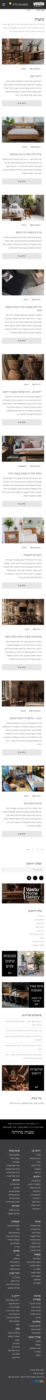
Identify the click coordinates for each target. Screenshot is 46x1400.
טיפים (42, 938)
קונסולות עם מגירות (15, 1245)
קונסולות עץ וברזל (13, 1236)
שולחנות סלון (39, 920)
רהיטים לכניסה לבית (36, 934)
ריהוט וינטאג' (36, 1205)
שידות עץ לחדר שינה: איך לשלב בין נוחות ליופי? (24, 1031)
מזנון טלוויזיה (15, 1184)
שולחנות (36, 1321)
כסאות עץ (37, 1259)
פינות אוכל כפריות (13, 1172)
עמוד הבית (40, 10)
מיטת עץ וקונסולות (32, 555)
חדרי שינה (14, 1273)
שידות (38, 1221)
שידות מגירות (36, 1229)
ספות (18, 1255)
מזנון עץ (17, 1188)
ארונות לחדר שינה (13, 1284)
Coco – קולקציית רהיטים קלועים (26, 718)
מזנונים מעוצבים (27, 1103)
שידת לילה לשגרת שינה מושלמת (26, 154)
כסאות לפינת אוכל (34, 1262)
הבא (27, 850)
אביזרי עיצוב (34, 1337)
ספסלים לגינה (14, 1307)
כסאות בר (16, 1162)
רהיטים (37, 1176)
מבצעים (38, 1169)
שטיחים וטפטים (14, 1288)
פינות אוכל (40, 923)
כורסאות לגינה (14, 1314)
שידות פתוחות (35, 1240)
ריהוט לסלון (39, 927)
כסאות (37, 1254)
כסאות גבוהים (35, 1266)
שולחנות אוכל (39, 1103)
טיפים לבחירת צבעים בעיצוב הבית (25, 473)
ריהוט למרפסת (14, 1304)
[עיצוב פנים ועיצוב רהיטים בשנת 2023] (23, 612)
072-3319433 (20, 4)
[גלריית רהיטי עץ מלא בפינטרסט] (40, 877)
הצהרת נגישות (38, 1373)
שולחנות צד (36, 1333)
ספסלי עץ (37, 1283)
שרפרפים (37, 1280)
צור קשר (37, 1172)
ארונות (38, 1318)
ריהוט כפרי (37, 1191)
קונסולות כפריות (14, 1240)
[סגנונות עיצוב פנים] (23, 779)
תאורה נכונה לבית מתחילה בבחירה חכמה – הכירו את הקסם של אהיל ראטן (23, 1056)
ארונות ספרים (36, 1314)
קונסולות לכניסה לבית (13, 1227)
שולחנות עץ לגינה (13, 1318)
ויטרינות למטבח (14, 1214)
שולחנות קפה (36, 1329)
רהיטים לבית (36, 1181)
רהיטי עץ (40, 916)
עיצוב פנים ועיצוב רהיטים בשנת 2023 (23, 636)
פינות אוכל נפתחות (13, 1169)
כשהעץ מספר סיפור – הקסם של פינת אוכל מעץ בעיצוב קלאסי (24, 1023)
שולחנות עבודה (35, 1326)
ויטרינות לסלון (15, 1103)
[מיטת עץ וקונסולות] (23, 530)
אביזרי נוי (37, 1352)
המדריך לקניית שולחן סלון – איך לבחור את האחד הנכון (23, 1047)
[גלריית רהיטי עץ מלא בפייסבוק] (28, 877)
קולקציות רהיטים (34, 1184)
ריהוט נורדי (36, 1198)
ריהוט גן (16, 1295)
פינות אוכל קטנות (13, 1176)
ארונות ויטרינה (35, 1304)
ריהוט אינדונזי (36, 1195)
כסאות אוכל (15, 1158)
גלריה (39, 1162)
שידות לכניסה (35, 1250)
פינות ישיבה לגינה (13, 1311)
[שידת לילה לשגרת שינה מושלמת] (23, 130)
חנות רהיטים (36, 1165)
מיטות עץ (16, 1277)
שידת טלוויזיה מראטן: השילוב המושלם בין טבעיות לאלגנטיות (23, 1038)
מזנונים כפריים (14, 1191)
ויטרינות (16, 1205)
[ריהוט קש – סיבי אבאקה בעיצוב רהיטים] (23, 367)
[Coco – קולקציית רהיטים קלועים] (23, 693)
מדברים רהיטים (38, 942)
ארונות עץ (16, 1347)
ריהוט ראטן (36, 76)
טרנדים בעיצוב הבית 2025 (29, 232)
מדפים (38, 1355)
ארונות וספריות (37, 1297)
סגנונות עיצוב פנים (33, 803)
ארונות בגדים (36, 1311)
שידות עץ (16, 1357)
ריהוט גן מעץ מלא (13, 1300)
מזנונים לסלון (15, 1269)
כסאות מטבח (36, 1273)
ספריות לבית (36, 1307)
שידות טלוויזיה (35, 1226)
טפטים (38, 1345)
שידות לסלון (36, 1243)
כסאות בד (37, 1269)
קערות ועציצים (35, 1348)
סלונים (16, 1250)
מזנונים (16, 1180)
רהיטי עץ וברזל (35, 1188)
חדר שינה (40, 931)
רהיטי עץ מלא (35, 1158)
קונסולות (15, 1221)
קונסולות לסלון (14, 1233)
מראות (38, 1341)
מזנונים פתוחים (14, 1195)
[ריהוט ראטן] (23, 51)
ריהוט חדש (36, 1209)
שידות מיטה (15, 1281)
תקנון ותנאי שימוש (37, 1370)
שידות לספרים (35, 1247)
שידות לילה (36, 1233)
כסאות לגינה (36, 1276)
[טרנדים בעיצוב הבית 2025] (23, 208)
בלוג (18, 1328)
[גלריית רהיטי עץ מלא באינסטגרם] (34, 877)
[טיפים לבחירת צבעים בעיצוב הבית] (23, 449)
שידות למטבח (35, 1236)
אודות (38, 1155)
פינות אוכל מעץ (14, 1350)
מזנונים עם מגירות (13, 1202)
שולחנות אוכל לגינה (14, 1323)
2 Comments (22, 466)
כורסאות (16, 1259)
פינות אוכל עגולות (13, 1165)
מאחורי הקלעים (38, 945)
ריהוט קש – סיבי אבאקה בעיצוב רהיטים (22, 391)
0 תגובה (23, 69)
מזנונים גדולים (14, 1198)
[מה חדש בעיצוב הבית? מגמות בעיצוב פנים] (23, 282)
